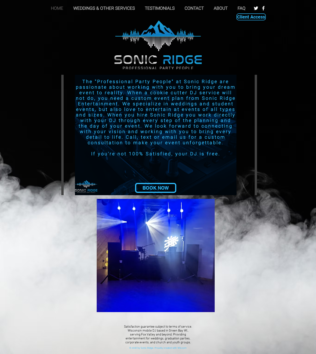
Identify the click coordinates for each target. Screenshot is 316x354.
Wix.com (181, 348)
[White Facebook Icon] (263, 8)
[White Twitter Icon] (256, 8)
